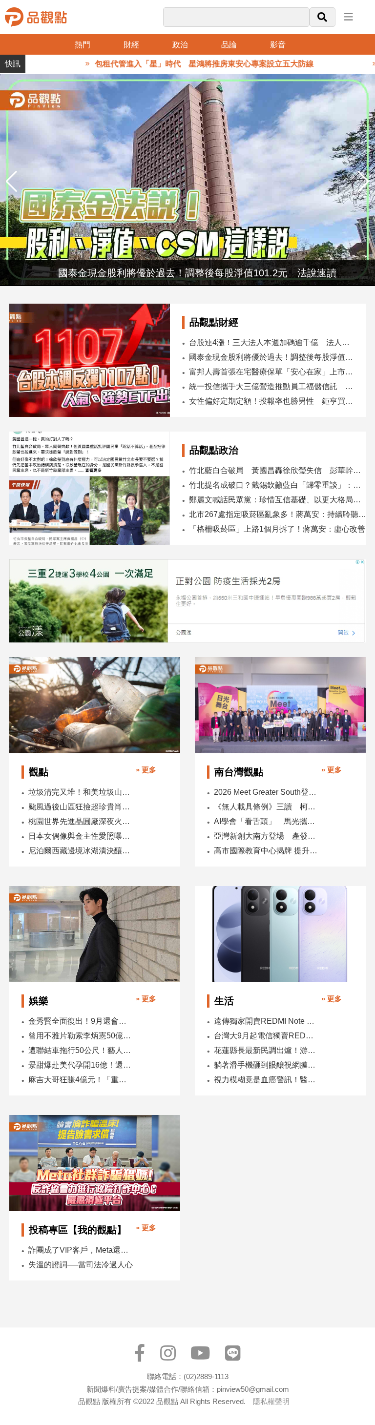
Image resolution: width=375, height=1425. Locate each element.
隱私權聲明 (271, 1401)
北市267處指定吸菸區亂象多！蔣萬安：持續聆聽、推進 (278, 514)
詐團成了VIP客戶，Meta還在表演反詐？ (80, 1250)
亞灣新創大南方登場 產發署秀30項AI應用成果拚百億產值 (266, 836)
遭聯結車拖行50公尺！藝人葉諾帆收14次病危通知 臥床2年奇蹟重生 (80, 1050)
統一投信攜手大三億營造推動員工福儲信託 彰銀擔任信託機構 (273, 386)
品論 (229, 45)
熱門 (82, 45)
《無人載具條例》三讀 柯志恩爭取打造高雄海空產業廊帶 (266, 806)
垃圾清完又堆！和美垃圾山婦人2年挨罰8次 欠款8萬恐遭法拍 (80, 792)
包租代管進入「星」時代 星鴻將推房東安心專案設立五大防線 (179, 64)
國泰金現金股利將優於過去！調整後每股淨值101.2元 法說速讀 (273, 357)
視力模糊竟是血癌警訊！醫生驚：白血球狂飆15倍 (266, 1079)
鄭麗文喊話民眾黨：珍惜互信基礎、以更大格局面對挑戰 (278, 499)
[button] (363, 181)
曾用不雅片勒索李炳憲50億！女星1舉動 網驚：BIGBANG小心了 (80, 1035)
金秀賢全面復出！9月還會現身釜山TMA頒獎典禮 (80, 1021)
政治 (180, 45)
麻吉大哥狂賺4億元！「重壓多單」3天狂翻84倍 (80, 1079)
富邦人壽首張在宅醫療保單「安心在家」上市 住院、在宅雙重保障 (273, 371)
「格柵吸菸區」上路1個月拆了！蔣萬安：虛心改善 (277, 529)
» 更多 (146, 769)
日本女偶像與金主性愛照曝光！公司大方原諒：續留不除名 (80, 836)
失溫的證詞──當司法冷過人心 (80, 1264)
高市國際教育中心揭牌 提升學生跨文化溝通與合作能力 (266, 850)
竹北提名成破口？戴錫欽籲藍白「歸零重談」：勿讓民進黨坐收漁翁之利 (278, 485)
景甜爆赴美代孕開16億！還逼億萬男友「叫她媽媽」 (80, 1065)
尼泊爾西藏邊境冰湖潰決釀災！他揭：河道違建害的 (80, 850)
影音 (278, 45)
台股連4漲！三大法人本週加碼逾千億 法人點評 (273, 342)
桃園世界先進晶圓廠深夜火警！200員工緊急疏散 (80, 821)
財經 (131, 45)
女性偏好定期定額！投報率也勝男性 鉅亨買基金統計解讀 (273, 401)
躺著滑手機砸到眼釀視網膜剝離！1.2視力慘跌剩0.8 (266, 1065)
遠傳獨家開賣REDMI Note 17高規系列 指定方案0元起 (266, 1021)
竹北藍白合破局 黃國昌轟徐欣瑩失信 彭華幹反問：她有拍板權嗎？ (278, 470)
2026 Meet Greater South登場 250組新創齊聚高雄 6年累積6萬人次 (266, 792)
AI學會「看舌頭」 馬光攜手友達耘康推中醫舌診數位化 (266, 821)
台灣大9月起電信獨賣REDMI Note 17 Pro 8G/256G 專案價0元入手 (266, 1035)
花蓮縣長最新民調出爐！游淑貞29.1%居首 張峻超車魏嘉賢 (266, 1050)
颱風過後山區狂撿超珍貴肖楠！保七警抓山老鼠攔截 (80, 806)
